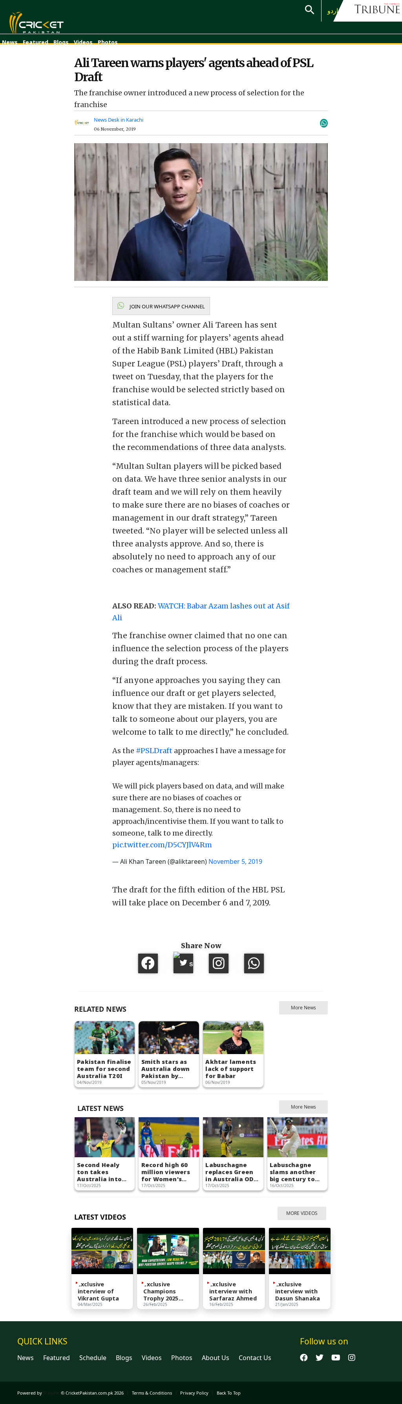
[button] (161, 306)
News (10, 42)
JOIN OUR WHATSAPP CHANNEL (166, 306)
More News (303, 1007)
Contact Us (255, 1357)
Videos (83, 42)
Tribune (51, 1393)
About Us (215, 1357)
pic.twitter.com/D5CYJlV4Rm (162, 844)
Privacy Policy (194, 1393)
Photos (108, 42)
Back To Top (229, 1393)
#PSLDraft (154, 750)
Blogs (61, 42)
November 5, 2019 (235, 861)
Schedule (92, 1357)
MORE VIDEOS (302, 1213)
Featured (35, 42)
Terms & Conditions (152, 1393)
